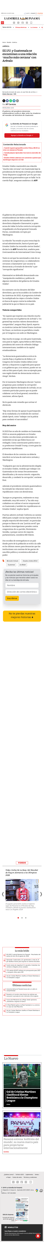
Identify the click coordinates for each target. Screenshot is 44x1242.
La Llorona (33, 27)
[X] (18, 22)
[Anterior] (3, 894)
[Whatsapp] (10, 100)
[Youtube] (31, 22)
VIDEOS (22, 863)
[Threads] (14, 22)
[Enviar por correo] (17, 100)
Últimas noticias (22, 985)
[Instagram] (27, 22)
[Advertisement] (22, 772)
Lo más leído (22, 950)
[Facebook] (23, 22)
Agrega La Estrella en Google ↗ (22, 135)
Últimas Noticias (21, 27)
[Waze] (41, 1190)
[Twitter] (3, 100)
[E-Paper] (39, 13)
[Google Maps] (36, 1190)
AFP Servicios (11, 104)
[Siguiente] (41, 894)
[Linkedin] (14, 100)
